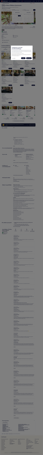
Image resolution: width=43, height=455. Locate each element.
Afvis (23, 58)
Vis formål (13, 58)
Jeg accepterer (29, 58)
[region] (22, 53)
